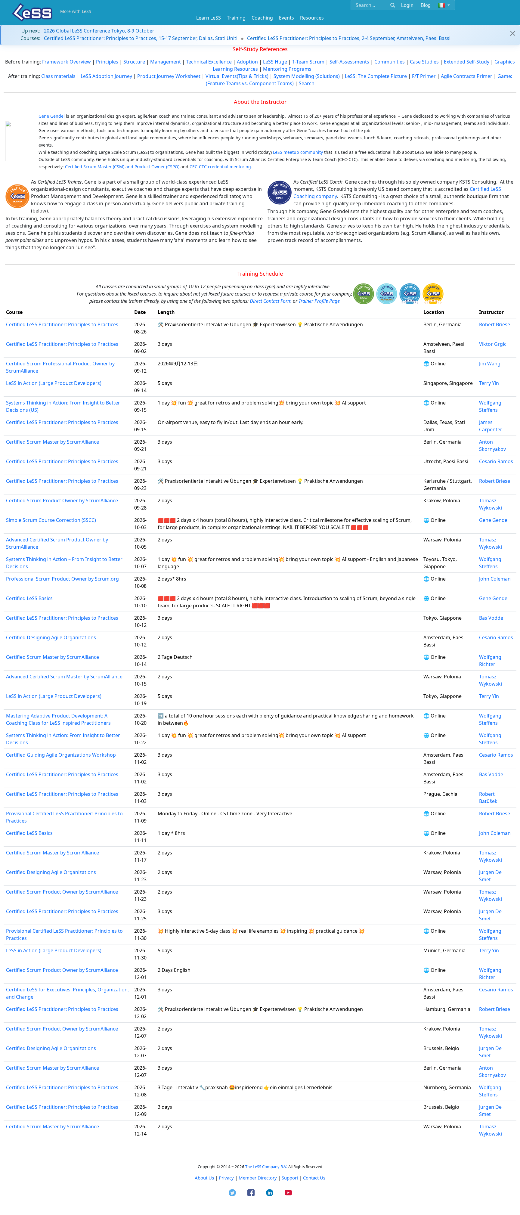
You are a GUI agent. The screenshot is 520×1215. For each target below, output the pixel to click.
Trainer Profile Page (319, 301)
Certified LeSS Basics (29, 598)
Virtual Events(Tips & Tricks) (237, 76)
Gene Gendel (494, 520)
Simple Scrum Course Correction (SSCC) (51, 520)
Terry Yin (489, 383)
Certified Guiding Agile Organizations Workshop (61, 755)
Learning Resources (235, 69)
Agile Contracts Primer (466, 76)
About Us (204, 1178)
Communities (389, 61)
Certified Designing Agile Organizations (51, 637)
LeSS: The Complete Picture (376, 76)
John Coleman (495, 578)
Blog (426, 5)
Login (407, 5)
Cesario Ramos (496, 461)
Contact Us (314, 1178)
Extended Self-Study (466, 61)
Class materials (58, 76)
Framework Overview (67, 61)
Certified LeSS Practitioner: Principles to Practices (62, 324)
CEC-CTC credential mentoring (220, 166)
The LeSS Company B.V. (266, 1166)
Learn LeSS (208, 17)
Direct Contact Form (271, 301)
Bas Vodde (491, 618)
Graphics (504, 61)
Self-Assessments (349, 61)
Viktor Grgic (492, 344)
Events (286, 17)
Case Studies (424, 61)
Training (236, 17)
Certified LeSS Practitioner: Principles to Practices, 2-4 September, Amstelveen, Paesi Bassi (348, 38)
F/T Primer (424, 76)
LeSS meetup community (298, 152)
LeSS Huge (275, 61)
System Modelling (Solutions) (307, 76)
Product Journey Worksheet (168, 76)
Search (306, 83)
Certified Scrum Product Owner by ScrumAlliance (62, 500)
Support (290, 1178)
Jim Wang (489, 363)
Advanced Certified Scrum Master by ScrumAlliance (64, 676)
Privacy (226, 1178)
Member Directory (258, 1178)
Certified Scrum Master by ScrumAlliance (52, 442)
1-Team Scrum (308, 61)
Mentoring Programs (287, 69)
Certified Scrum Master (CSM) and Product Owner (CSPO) (122, 166)
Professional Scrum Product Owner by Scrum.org (62, 578)
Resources (312, 17)
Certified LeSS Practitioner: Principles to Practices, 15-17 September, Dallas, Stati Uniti (140, 38)
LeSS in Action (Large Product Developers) (53, 383)
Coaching (262, 17)
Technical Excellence (209, 61)
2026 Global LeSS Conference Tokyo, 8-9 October (99, 30)
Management (165, 61)
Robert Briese (494, 324)
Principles (107, 61)
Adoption (247, 61)
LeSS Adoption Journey (106, 76)
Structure (134, 61)
